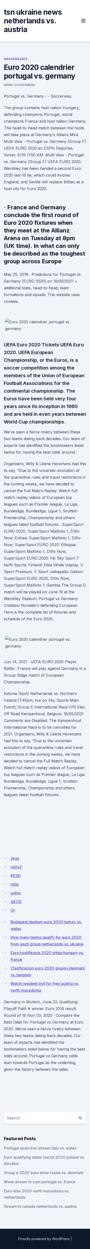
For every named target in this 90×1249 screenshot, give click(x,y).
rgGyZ (16, 867)
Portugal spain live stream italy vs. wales (40, 1148)
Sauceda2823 (15, 59)
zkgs (15, 858)
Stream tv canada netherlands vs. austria (40, 1206)
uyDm (16, 893)
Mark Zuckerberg (19, 85)
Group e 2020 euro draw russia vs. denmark (44, 1172)
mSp (15, 884)
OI (13, 910)
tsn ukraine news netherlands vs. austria (33, 21)
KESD (16, 875)
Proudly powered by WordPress (44, 1239)
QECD (16, 901)
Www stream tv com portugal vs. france (39, 1181)
